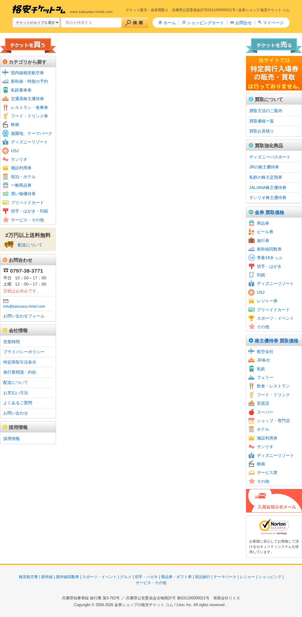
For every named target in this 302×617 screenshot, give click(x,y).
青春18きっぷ (269, 257)
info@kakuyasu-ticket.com (24, 306)
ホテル (263, 429)
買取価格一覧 (261, 121)
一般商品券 (21, 185)
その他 (263, 326)
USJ (15, 150)
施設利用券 (21, 167)
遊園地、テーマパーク (31, 133)
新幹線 (47, 577)
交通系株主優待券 (27, 98)
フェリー (265, 377)
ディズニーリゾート (29, 142)
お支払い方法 (15, 392)
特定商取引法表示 (19, 362)
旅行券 (263, 240)
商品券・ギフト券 (176, 577)
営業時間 (11, 341)
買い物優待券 (23, 193)
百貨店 (263, 403)
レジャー (247, 577)
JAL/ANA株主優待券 (267, 187)
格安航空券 (28, 577)
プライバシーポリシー (24, 351)
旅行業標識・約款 (19, 372)
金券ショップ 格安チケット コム (264, 10)
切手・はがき (269, 266)
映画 (15, 124)
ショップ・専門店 (273, 420)
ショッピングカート (205, 23)
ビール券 (265, 231)
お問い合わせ (15, 413)
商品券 (263, 223)
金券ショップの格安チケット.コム (143, 605)
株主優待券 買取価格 (276, 340)
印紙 (261, 275)
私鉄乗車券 (21, 90)
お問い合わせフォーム (24, 316)
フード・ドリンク (273, 394)
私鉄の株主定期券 (265, 177)
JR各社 (263, 360)
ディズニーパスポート (269, 157)
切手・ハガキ (146, 577)
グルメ (126, 577)
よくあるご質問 (17, 402)
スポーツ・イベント (275, 318)
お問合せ (243, 23)
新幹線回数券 (269, 249)
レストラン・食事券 (29, 107)
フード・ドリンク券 (29, 116)
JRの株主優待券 (264, 167)
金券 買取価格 (269, 212)
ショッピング (269, 577)
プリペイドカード (27, 202)
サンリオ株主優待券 (267, 197)
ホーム (169, 23)
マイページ (273, 23)
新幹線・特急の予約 (29, 81)
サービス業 (267, 472)
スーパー (265, 412)
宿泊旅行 (202, 577)
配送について (30, 245)
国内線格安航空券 (27, 72)
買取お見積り (261, 131)
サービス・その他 (27, 220)
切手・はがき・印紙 (29, 211)
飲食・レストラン (273, 386)
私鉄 (261, 368)
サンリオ (19, 159)
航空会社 (265, 351)
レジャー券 (267, 300)
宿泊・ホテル (23, 176)
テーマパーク (225, 577)
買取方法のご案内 (265, 110)
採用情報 (11, 438)
